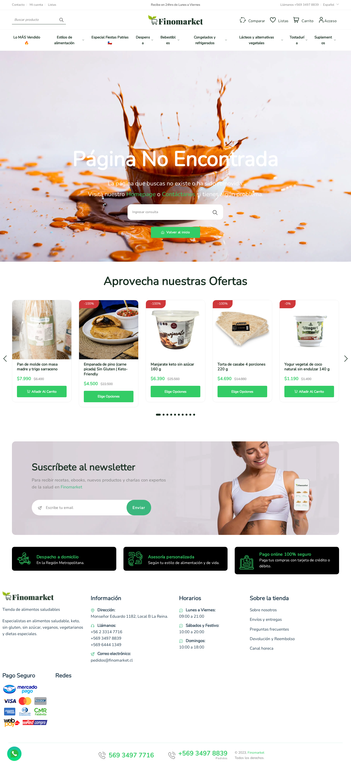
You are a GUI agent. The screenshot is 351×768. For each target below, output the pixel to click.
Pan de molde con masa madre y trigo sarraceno (37, 367)
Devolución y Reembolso (272, 639)
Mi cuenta (36, 5)
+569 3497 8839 (306, 5)
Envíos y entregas (266, 619)
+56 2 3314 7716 (106, 632)
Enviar (139, 507)
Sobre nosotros (263, 610)
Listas (52, 5)
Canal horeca (261, 648)
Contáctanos (178, 194)
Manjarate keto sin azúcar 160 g (172, 367)
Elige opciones (109, 396)
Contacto (18, 5)
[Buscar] (61, 19)
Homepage (141, 194)
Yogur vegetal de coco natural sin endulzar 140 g (307, 367)
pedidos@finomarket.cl (112, 660)
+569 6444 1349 (106, 645)
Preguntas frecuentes (269, 629)
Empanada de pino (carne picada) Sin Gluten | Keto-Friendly (106, 369)
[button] (158, 415)
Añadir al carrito (44, 391)
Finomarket (256, 752)
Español (328, 5)
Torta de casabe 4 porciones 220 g (242, 367)
